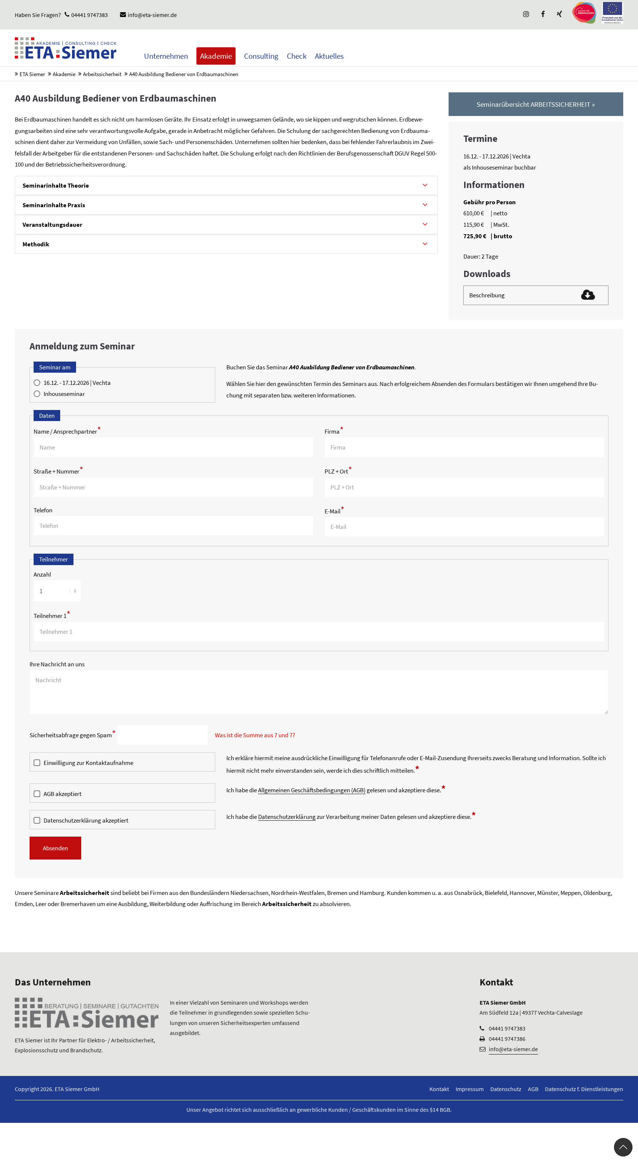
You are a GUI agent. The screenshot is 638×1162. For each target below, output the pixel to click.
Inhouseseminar (64, 394)
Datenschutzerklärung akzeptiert (86, 820)
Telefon (43, 510)
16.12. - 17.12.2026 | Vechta (77, 383)
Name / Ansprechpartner (67, 431)
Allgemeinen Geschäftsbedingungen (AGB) (312, 790)
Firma (334, 431)
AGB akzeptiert (63, 794)
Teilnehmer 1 (52, 616)
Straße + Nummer (58, 471)
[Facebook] (542, 15)
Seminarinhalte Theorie (56, 185)
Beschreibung (487, 295)
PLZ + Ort (338, 471)
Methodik (36, 244)
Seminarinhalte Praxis (54, 205)
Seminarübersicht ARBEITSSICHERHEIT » (536, 104)
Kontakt (439, 1089)
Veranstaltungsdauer (52, 225)
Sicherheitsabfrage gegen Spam (73, 735)
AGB (533, 1089)
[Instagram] (525, 15)
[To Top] (623, 1147)
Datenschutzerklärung (287, 817)
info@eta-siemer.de (152, 14)
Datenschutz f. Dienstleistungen (584, 1089)
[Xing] (558, 15)
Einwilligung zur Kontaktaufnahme (88, 763)
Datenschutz (505, 1089)
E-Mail (334, 511)
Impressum (470, 1089)
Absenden (55, 848)
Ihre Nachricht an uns (57, 664)
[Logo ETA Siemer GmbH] (65, 48)
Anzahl (42, 574)
